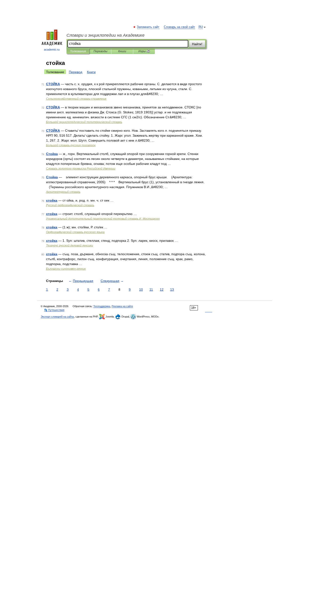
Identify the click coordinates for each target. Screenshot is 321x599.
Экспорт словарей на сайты (57, 316)
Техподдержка (101, 306)
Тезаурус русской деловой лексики (69, 245)
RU (201, 27)
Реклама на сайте (122, 306)
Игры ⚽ (144, 51)
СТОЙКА (53, 84)
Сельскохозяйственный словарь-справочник (76, 98)
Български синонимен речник (66, 268)
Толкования (78, 51)
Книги (122, 51)
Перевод (75, 72)
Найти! (197, 44)
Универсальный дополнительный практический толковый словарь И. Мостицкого (103, 218)
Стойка (52, 154)
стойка (51, 200)
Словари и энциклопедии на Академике (106, 35)
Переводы (100, 51)
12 (162, 289)
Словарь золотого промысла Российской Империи (80, 168)
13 (172, 289)
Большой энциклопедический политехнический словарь (84, 122)
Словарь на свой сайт (179, 27)
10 (141, 289)
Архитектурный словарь (63, 192)
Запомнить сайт (148, 27)
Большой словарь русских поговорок (71, 145)
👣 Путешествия (54, 310)
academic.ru (52, 49)
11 (151, 289)
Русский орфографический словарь (70, 205)
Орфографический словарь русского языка (75, 232)
